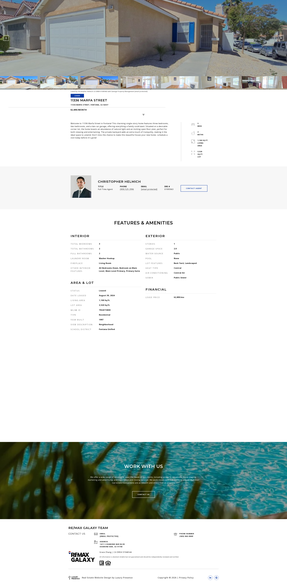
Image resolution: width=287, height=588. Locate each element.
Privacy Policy (186, 577)
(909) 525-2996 (127, 189)
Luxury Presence (124, 577)
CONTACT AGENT (194, 188)
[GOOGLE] (216, 577)
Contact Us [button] (144, 494)
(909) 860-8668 (186, 536)
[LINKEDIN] (210, 577)
